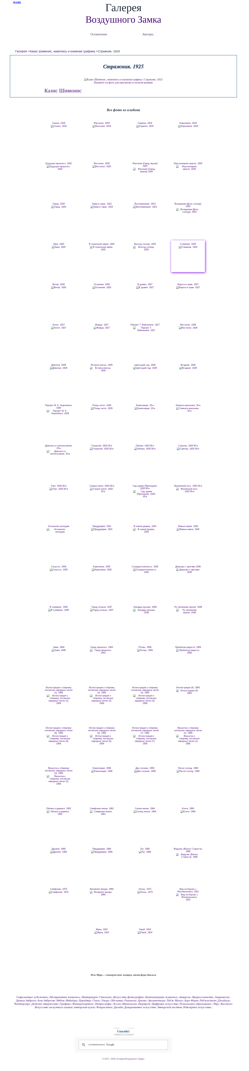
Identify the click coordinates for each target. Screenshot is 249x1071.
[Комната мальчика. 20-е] (188, 409)
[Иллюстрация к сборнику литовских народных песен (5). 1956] (101, 740)
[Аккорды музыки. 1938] (145, 611)
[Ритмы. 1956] (145, 650)
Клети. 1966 (188, 808)
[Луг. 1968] (145, 852)
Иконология (129, 1003)
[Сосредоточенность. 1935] (145, 570)
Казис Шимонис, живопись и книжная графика (62, 51)
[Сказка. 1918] (58, 126)
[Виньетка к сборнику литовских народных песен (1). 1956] (188, 740)
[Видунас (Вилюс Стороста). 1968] (188, 855)
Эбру (216, 1003)
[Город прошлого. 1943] (101, 651)
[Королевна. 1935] (101, 569)
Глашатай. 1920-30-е (101, 445)
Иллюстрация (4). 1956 (188, 687)
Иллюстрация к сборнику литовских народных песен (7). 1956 (145, 730)
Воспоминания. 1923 (144, 204)
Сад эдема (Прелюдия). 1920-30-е (145, 487)
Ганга (96, 1000)
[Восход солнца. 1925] (145, 248)
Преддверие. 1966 (101, 849)
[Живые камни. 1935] (188, 529)
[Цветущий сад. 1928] (145, 368)
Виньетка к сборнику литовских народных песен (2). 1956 (58, 770)
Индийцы (71, 1000)
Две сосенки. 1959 (145, 768)
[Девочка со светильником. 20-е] (58, 452)
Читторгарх (22, 1003)
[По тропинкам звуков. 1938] (188, 611)
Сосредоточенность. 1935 (145, 566)
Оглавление (98, 34)
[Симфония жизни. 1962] (101, 812)
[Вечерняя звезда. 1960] (101, 893)
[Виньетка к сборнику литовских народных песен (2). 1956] (58, 780)
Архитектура (156, 1000)
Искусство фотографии (128, 997)
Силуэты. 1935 (58, 566)
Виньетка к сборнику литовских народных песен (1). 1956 (188, 730)
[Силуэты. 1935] (58, 569)
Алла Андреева (46, 1000)
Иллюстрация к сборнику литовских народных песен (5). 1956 (102, 730)
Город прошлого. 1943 (101, 647)
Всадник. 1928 (188, 365)
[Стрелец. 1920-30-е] (188, 448)
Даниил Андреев (26, 1000)
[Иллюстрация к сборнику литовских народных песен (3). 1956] (145, 699)
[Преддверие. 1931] (101, 529)
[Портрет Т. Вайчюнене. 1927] (145, 329)
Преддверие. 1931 (101, 526)
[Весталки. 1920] (101, 166)
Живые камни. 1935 (188, 526)
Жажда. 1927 (101, 324)
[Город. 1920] (58, 207)
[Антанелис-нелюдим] (58, 530)
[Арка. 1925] (58, 247)
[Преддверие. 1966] (101, 852)
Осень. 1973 (145, 889)
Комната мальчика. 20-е (188, 405)
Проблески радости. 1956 (188, 647)
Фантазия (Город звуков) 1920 (145, 164)
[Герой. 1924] (145, 932)
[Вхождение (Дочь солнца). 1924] (188, 210)
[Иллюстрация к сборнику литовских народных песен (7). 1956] (145, 740)
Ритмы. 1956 (145, 647)
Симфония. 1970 (58, 889)
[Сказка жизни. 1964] (145, 811)
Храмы (142, 1000)
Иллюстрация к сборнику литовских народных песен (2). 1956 (102, 690)
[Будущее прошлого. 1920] (58, 167)
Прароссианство (202, 997)
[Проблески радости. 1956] (188, 651)
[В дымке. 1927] (145, 287)
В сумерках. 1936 (59, 607)
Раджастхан (208, 1000)
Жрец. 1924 (102, 929)
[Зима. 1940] (58, 650)
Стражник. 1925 (188, 244)
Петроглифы (103, 1003)
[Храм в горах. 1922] (101, 207)
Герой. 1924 (145, 929)
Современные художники (32, 997)
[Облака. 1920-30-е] (145, 448)
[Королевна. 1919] (188, 126)
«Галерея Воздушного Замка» (130, 1059)
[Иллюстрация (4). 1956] (188, 691)
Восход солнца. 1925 (145, 244)
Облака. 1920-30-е (145, 445)
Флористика (104, 1007)
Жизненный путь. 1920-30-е (188, 486)
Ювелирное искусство (197, 1007)
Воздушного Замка (123, 19)
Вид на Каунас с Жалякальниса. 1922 (188, 890)
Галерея (21, 51)
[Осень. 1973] (145, 892)
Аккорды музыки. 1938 (145, 607)
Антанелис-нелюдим (58, 526)
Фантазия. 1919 (102, 123)
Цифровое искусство (165, 1003)
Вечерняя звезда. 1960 (101, 889)
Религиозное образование (195, 1003)
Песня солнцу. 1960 (188, 768)
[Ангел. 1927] (58, 327)
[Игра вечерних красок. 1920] (188, 167)
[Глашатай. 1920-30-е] (101, 448)
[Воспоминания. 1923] (145, 207)
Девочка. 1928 (58, 365)
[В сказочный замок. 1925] (101, 248)
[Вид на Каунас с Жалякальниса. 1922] (188, 897)
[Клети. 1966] (188, 811)
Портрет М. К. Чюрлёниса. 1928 (58, 406)
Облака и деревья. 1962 (58, 808)
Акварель (184, 997)
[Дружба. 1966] (58, 852)
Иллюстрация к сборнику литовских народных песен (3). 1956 (145, 690)
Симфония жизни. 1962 (102, 808)
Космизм (226, 1003)
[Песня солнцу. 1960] (188, 771)
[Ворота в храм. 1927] (188, 287)
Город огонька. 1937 (101, 607)
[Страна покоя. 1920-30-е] (101, 490)
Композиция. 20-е (145, 405)
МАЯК (17, 2)
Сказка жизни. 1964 (145, 808)
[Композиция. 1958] (101, 771)
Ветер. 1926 (59, 284)
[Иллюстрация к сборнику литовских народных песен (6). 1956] (58, 740)
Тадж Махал (175, 1000)
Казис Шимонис (63, 90)
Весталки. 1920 (102, 163)
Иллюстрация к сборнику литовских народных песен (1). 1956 (58, 690)
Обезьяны (117, 1000)
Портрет (144, 1003)
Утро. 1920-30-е (59, 486)
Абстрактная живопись (64, 997)
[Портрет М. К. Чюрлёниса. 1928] (58, 412)
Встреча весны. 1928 (101, 365)
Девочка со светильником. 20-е (58, 446)
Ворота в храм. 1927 (188, 284)
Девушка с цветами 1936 (188, 566)
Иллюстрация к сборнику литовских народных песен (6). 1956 (58, 730)
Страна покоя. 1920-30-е (101, 486)
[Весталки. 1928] (188, 327)
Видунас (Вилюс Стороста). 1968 (188, 850)
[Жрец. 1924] (101, 932)
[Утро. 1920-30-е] (58, 489)
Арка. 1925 (58, 244)
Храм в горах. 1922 (102, 204)
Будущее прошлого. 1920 (59, 163)
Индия (60, 1000)
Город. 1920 (59, 204)
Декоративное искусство (140, 1007)
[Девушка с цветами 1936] (188, 570)
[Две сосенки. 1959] (145, 771)
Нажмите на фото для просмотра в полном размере (123, 82)
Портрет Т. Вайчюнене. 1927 (145, 324)
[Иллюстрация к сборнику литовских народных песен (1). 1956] (58, 699)
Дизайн (118, 1007)
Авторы (147, 34)
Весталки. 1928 (188, 324)
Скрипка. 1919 (145, 123)
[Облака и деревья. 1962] (58, 812)
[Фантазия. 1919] (101, 126)
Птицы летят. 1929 (101, 405)
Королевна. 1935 (101, 566)
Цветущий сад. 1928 (144, 365)
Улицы (105, 1000)
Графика (65, 1003)
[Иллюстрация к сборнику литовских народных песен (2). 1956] (101, 699)
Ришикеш (130, 1000)
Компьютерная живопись (161, 997)
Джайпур (224, 1000)
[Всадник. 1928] (188, 368)
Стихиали (105, 997)
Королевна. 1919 (188, 123)
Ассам (117, 1003)
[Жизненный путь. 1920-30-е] (188, 490)
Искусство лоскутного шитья (53, 1007)
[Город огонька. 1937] (101, 610)
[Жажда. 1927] (101, 327)
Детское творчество (45, 1003)
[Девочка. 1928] (58, 368)
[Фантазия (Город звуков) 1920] (145, 170)
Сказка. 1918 (58, 123)
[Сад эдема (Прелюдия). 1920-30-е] (145, 494)
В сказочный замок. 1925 (102, 244)
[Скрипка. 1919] (145, 126)
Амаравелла (222, 997)
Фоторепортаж (83, 1003)
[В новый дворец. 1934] (145, 530)
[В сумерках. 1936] (58, 610)
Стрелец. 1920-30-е (188, 445)
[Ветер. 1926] (58, 287)
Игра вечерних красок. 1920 (188, 163)
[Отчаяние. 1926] (101, 287)
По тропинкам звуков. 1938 (188, 607)
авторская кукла (84, 1007)
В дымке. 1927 (145, 284)
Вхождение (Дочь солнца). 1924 (188, 205)
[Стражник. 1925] (188, 247)
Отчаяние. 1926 (102, 284)
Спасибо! (123, 1031)
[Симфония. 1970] (58, 892)
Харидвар (85, 1000)
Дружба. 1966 (59, 849)
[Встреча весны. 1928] (101, 369)
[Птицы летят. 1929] (101, 408)
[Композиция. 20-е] (145, 408)
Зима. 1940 (58, 647)
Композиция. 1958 (102, 768)
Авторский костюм (170, 1007)
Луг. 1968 (145, 849)
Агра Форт (191, 1000)
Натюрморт (90, 997)
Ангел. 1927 (59, 324)
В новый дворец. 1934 (145, 526)
